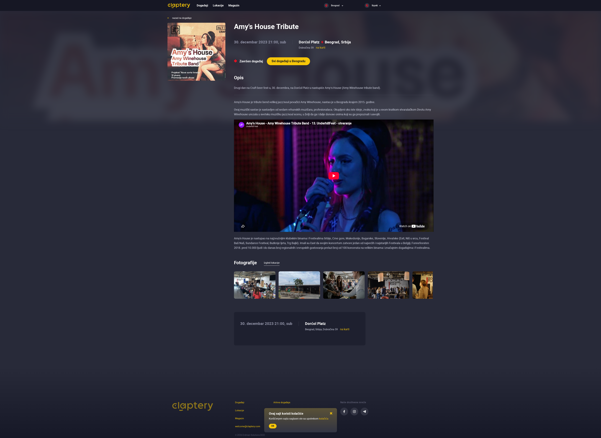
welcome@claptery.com (247, 426)
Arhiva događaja (281, 402)
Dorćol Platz (309, 42)
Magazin (233, 5)
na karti (320, 47)
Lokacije (218, 5)
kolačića (323, 418)
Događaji (202, 5)
